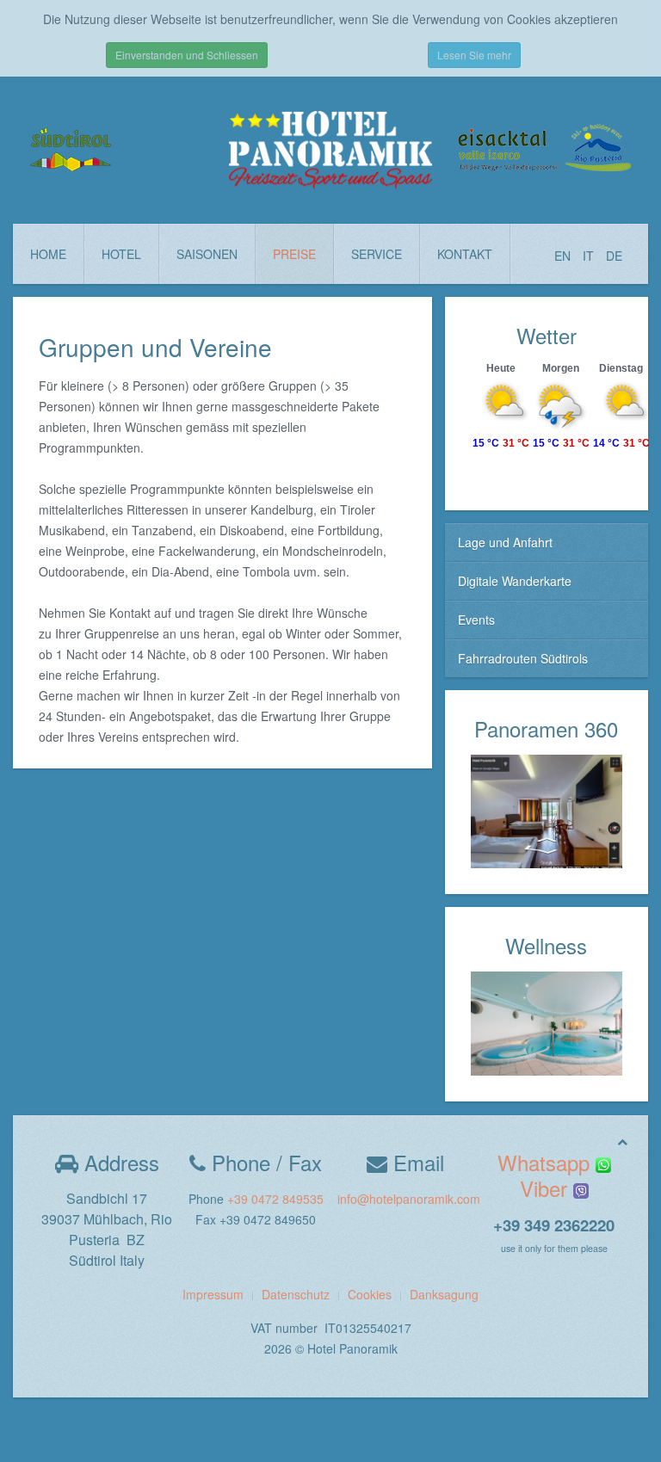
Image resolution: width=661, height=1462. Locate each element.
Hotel (121, 253)
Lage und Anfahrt (505, 542)
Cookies (370, 1294)
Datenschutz (296, 1294)
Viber (546, 1188)
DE (614, 255)
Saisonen (207, 253)
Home (48, 253)
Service (376, 253)
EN (564, 255)
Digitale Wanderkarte (514, 580)
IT (590, 255)
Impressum (213, 1294)
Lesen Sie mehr (474, 54)
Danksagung (444, 1294)
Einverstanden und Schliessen (186, 54)
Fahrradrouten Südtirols (523, 658)
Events (476, 619)
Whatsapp (546, 1162)
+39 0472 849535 (275, 1198)
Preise (294, 253)
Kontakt (464, 253)
